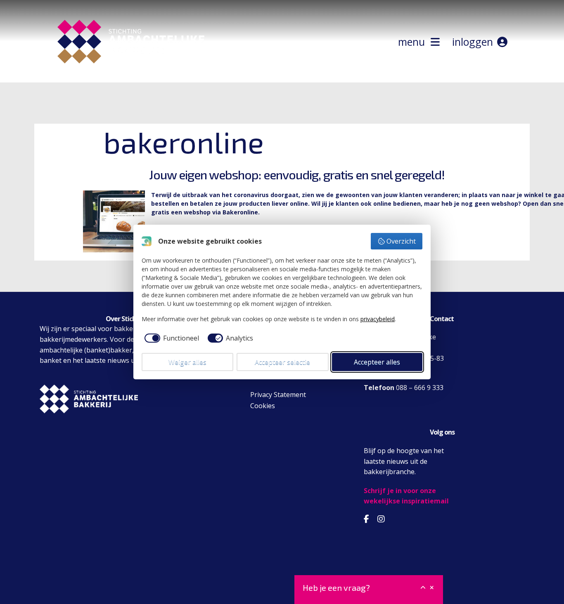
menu (414, 42)
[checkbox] (170, 338)
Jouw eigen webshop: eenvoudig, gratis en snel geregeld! (297, 174)
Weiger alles (187, 362)
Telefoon (379, 387)
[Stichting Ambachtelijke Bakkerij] (75, 78)
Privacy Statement (278, 394)
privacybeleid (377, 319)
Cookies (262, 405)
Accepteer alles (377, 362)
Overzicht (401, 241)
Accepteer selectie (282, 362)
